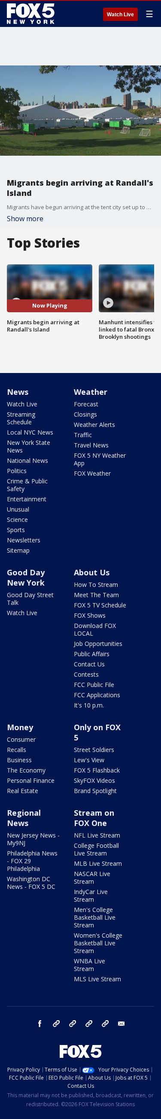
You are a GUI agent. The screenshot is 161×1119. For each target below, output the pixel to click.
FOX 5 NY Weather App (100, 459)
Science (17, 519)
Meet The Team (96, 595)
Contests (86, 674)
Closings (85, 414)
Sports (16, 530)
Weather (90, 392)
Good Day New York (26, 577)
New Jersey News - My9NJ (33, 839)
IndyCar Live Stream (91, 895)
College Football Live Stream (96, 849)
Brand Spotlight (95, 791)
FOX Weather (92, 473)
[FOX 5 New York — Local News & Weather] (32, 13)
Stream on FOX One (94, 818)
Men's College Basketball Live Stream (94, 917)
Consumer (21, 739)
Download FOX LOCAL (95, 629)
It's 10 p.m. (89, 705)
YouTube (89, 1023)
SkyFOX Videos (94, 780)
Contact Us (89, 664)
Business (19, 760)
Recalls (16, 750)
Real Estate (22, 791)
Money (20, 727)
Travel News (91, 445)
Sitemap (18, 550)
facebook (40, 1023)
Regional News (24, 818)
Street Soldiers (94, 750)
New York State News (28, 446)
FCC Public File (94, 685)
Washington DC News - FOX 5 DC (31, 883)
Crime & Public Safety (27, 485)
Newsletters (23, 540)
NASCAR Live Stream (92, 877)
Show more (25, 218)
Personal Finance (31, 780)
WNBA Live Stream (89, 965)
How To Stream (96, 584)
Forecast (86, 404)
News (17, 392)
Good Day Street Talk (30, 599)
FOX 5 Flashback (97, 770)
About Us (91, 572)
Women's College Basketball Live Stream (98, 943)
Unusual (18, 509)
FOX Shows (90, 615)
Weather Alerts (94, 424)
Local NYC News (30, 432)
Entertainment (26, 499)
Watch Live (120, 15)
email (121, 1023)
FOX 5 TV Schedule (100, 605)
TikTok (72, 1023)
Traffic (83, 435)
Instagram (56, 1023)
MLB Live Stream (98, 863)
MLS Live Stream (97, 979)
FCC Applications (97, 695)
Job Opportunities (98, 643)
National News (27, 460)
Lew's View (89, 760)
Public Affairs (91, 654)
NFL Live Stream (97, 835)
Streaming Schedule (21, 418)
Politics (17, 471)
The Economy (26, 770)
